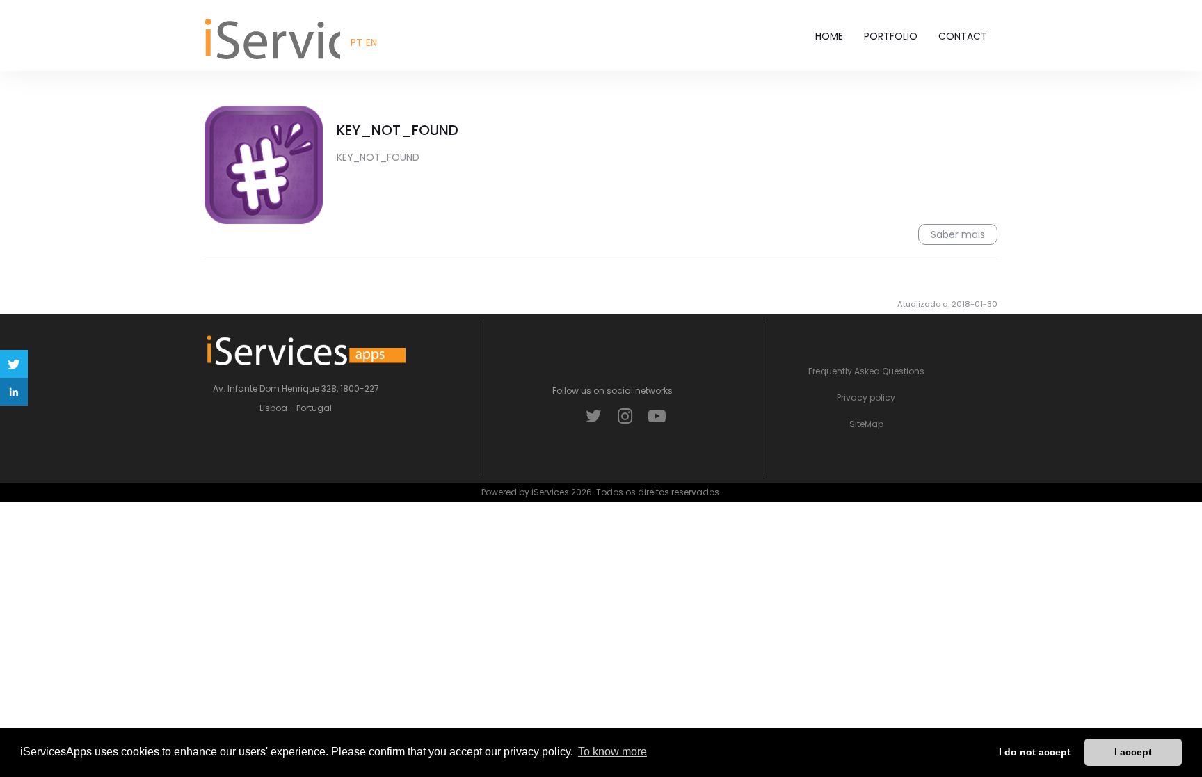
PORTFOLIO (890, 36)
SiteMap (866, 424)
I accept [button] (1133, 752)
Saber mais (958, 234)
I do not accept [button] (1035, 752)
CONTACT (962, 36)
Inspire (267, 37)
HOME (829, 36)
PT (356, 42)
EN (371, 42)
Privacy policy (866, 397)
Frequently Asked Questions (866, 371)
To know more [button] (612, 752)
